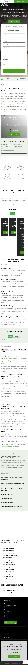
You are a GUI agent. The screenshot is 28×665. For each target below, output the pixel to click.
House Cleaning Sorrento (8, 578)
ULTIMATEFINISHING (7, 182)
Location (7, 603)
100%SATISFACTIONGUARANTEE (21, 182)
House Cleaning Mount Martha (9, 555)
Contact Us (14, 656)
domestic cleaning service (8, 446)
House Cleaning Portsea (7, 545)
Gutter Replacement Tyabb (8, 590)
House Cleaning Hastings (8, 550)
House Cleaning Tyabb (7, 562)
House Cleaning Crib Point (8, 564)
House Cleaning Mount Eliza (8, 571)
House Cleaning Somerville (8, 560)
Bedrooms (5, 53)
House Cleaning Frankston (8, 567)
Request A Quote (21, 1)
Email (7, 615)
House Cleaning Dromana (8, 548)
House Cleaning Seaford (7, 576)
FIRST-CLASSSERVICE (20, 171)
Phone (7, 610)
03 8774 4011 (7, 1)
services (2, 98)
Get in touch (3, 109)
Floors (4, 64)
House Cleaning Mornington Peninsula (11, 552)
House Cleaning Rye (7, 557)
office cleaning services (6, 358)
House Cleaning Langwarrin (8, 569)
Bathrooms (5, 59)
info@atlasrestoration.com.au (11, 617)
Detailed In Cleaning (8, 78)
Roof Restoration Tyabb (7, 588)
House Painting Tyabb (7, 592)
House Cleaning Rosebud (8, 574)
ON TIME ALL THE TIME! (7, 171)
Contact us (20, 16)
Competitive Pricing (23, 78)
